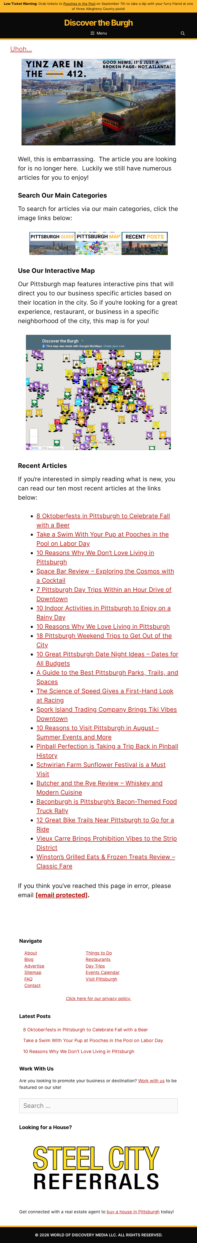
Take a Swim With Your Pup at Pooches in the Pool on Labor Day (93, 1040)
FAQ (28, 979)
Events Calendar (103, 972)
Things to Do (99, 953)
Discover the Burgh (98, 23)
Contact (32, 985)
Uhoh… (21, 49)
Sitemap (32, 972)
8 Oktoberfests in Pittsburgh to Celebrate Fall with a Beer (85, 1029)
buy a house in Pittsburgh (133, 1211)
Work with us (151, 1080)
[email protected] (61, 895)
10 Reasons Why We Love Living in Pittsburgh (103, 626)
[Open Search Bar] (183, 33)
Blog (28, 959)
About (30, 953)
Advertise (34, 966)
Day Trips (95, 966)
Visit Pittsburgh (101, 979)
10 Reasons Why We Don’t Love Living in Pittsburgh (78, 1051)
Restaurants (98, 959)
